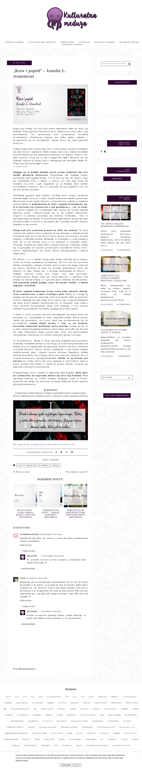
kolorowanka (110, 709)
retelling (104, 733)
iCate (23, 578)
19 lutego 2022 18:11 (51, 611)
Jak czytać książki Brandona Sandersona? (115, 224)
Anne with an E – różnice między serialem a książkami (114, 278)
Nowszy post (22, 472)
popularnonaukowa (106, 727)
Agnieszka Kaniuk (29, 534)
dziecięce (75, 703)
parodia (31, 727)
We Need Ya (67, 745)
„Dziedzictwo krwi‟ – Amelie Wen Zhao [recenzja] (50, 513)
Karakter (84, 709)
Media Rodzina (114, 715)
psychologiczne (39, 733)
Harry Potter (47, 709)
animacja (115, 697)
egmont (86, 703)
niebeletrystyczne (79, 721)
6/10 (40, 697)
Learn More (66, 765)
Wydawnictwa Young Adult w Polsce (114, 331)
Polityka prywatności (117, 395)
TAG (101, 739)
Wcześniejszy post (76, 472)
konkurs (9, 715)
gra (35, 709)
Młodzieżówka (17, 721)
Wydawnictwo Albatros (97, 745)
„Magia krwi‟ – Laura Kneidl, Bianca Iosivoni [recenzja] (25, 513)
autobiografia (129, 697)
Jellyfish (32, 556)
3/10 (16, 697)
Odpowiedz (26, 545)
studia (62, 739)
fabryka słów (101, 703)
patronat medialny (48, 727)
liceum (59, 715)
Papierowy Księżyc (15, 727)
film (5, 709)
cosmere (8, 703)
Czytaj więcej (107, 250)
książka (48, 715)
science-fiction (11, 739)
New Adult (61, 721)
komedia (124, 709)
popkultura (87, 727)
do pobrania (37, 703)
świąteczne (90, 739)
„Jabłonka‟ (117, 179)
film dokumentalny (20, 709)
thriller (16, 745)
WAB (56, 745)
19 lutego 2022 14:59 (36, 578)
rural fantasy (130, 733)
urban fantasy (30, 745)
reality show (57, 733)
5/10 (32, 697)
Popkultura (67, 42)
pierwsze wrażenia (69, 727)
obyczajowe (97, 721)
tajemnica (112, 739)
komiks (136, 709)
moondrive (33, 721)
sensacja (26, 739)
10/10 (8, 697)
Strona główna (14, 42)
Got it (77, 765)
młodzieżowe (131, 715)
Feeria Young (132, 703)
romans (44, 465)
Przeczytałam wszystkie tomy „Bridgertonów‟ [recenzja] (75, 513)
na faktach (48, 721)
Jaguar (73, 709)
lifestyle (71, 715)
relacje (79, 733)
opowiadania (113, 721)
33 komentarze (124, 250)
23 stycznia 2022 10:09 (52, 556)
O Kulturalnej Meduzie (42, 42)
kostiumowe (23, 715)
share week (49, 739)
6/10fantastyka (54, 697)
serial (37, 739)
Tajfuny (124, 739)
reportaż (91, 733)
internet (61, 709)
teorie (135, 739)
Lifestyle (84, 42)
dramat (50, 703)
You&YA (55, 465)
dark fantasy (22, 703)
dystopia (62, 703)
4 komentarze (124, 356)
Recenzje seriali (130, 42)
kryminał (37, 715)
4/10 (24, 697)
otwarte (127, 721)
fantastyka (31, 465)
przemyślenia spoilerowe (16, 733)
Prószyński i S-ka (127, 727)
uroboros (45, 745)
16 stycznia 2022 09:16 (51, 534)
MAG (102, 715)
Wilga (79, 745)
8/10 (75, 697)
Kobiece (96, 709)
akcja (91, 697)
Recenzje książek (105, 42)
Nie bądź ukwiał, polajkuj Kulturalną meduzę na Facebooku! (44, 444)
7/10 (20, 465)
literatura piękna (88, 715)
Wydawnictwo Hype (121, 745)
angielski (102, 697)
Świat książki (75, 739)
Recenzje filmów (72, 45)
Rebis (70, 733)
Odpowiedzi (29, 551)
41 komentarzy (124, 304)
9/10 (83, 697)
